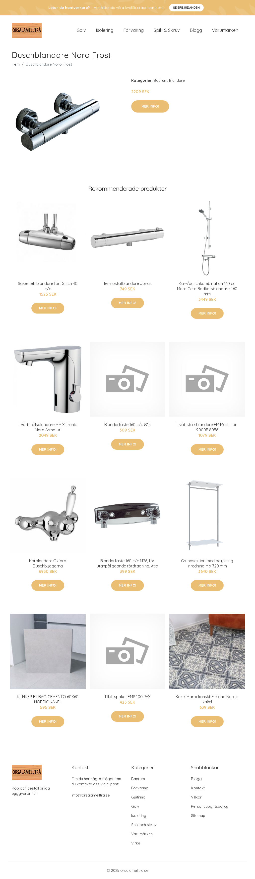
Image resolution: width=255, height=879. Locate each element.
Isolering (104, 30)
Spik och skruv (143, 824)
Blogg (196, 30)
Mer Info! (150, 106)
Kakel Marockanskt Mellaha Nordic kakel (207, 699)
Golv (81, 30)
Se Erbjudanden (186, 7)
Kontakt (198, 788)
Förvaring (133, 30)
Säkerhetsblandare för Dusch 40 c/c (47, 286)
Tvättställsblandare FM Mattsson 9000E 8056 (207, 427)
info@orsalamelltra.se (90, 795)
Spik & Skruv (167, 30)
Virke (135, 843)
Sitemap (198, 815)
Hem (16, 64)
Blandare (177, 80)
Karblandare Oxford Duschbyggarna (47, 563)
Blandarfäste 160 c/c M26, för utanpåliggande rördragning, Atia (127, 563)
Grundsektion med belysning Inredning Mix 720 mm (207, 563)
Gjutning (138, 797)
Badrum (160, 80)
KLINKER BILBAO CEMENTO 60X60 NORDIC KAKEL (47, 699)
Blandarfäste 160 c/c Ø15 (127, 424)
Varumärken (225, 30)
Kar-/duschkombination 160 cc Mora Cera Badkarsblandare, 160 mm (207, 288)
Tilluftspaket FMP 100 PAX (127, 696)
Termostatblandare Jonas (127, 283)
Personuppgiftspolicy (209, 806)
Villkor (196, 797)
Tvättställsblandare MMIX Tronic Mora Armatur (48, 427)
